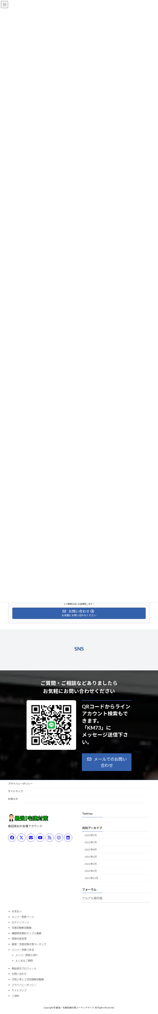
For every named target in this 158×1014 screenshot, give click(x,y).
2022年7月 (91, 842)
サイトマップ (15, 791)
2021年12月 (91, 878)
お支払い (17, 911)
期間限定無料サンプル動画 (26, 933)
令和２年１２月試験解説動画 (28, 979)
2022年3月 (91, 856)
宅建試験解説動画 (21, 927)
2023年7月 (91, 835)
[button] (106, 762)
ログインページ (20, 922)
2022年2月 (91, 863)
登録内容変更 (19, 938)
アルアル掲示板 (92, 898)
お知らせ (13, 798)
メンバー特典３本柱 (23, 949)
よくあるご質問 (24, 960)
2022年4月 (91, 849)
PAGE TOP (150, 979)
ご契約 (15, 995)
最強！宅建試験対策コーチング (29, 944)
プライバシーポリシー (20, 783)
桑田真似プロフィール (24, 968)
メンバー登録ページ (23, 916)
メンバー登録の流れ (26, 955)
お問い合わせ (19, 973)
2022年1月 (91, 871)
